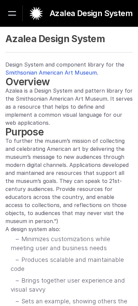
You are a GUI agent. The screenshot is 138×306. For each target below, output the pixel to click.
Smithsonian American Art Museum (51, 72)
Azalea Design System (91, 13)
